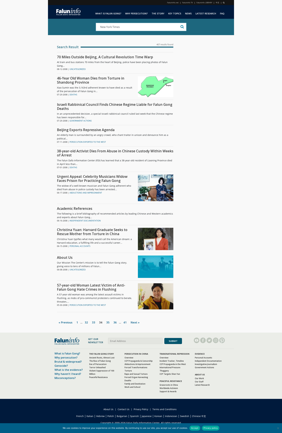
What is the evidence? (69, 370)
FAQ (222, 13)
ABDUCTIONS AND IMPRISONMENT (86, 192)
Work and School (132, 387)
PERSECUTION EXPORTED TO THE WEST (88, 142)
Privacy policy (211, 428)
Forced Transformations (136, 367)
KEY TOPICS (174, 13)
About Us (64, 258)
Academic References (74, 209)
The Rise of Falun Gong (100, 361)
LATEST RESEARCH (206, 13)
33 (93, 322)
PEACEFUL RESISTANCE (171, 381)
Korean (158, 416)
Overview (129, 357)
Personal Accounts (203, 357)
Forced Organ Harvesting (136, 377)
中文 (217, 2)
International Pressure (170, 367)
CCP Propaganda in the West (173, 364)
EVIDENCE (200, 354)
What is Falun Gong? (67, 353)
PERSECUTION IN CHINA (136, 354)
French (80, 416)
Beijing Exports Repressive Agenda (86, 130)
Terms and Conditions (164, 409)
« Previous (65, 322)
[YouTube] (196, 340)
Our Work (199, 378)
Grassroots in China (169, 385)
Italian (89, 416)
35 (108, 322)
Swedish (184, 416)
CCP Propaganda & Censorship (139, 361)
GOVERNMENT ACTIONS (81, 120)
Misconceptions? (65, 378)
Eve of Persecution (98, 364)
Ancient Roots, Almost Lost (102, 357)
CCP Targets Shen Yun (170, 374)
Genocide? (61, 366)
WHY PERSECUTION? (136, 13)
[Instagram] (216, 340)
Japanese (147, 416)
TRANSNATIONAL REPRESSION (174, 354)
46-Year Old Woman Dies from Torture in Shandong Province (90, 80)
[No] (278, 428)
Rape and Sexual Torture (136, 374)
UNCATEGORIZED (78, 69)
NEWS (188, 13)
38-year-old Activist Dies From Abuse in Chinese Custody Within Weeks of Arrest (115, 153)
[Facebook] (203, 340)
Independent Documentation (208, 361)
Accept (195, 428)
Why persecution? (66, 357)
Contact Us (123, 409)
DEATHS (73, 94)
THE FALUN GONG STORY (101, 354)
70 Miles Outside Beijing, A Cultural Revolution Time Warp (105, 57)
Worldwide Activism (169, 388)
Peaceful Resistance (98, 377)
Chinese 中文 (199, 416)
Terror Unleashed (97, 367)
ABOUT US (200, 374)
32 (86, 322)
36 (115, 322)
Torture (128, 370)
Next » (135, 322)
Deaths (128, 380)
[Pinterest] (222, 340)
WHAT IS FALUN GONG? (108, 13)
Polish (110, 416)
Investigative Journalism (206, 364)
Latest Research (202, 385)
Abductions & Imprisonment (137, 364)
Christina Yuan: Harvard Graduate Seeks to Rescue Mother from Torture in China (92, 232)
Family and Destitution (135, 383)
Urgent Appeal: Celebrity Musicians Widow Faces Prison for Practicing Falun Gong (92, 179)
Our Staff (199, 381)
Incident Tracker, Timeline (172, 361)
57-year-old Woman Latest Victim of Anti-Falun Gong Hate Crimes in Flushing (91, 287)
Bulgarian (122, 416)
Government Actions (204, 367)
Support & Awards (168, 391)
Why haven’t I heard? (68, 374)
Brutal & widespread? (68, 361)
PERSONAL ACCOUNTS (80, 246)
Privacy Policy (141, 409)
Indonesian (171, 416)
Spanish (134, 416)
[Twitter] (209, 340)
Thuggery (164, 370)
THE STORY (158, 13)
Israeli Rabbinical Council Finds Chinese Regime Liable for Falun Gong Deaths (114, 107)
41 (125, 322)
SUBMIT (173, 341)
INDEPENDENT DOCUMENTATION (85, 220)
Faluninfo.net (173, 2)
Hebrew (100, 416)
